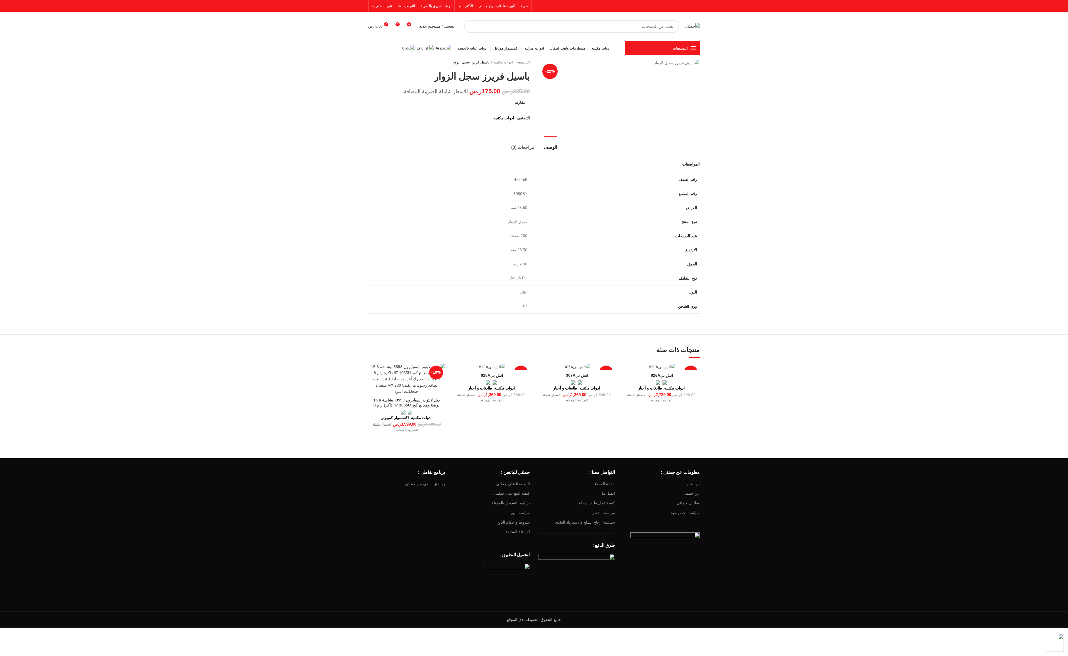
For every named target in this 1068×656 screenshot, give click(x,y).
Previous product (382, 62)
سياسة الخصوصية (685, 513)
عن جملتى (691, 493)
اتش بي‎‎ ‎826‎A (661, 375)
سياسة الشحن (603, 513)
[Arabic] (443, 48)
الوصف (550, 147)
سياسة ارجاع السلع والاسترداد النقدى (585, 522)
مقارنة (520, 102)
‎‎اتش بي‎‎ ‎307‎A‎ (576, 375)
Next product (371, 62)
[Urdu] (408, 48)
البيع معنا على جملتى (513, 484)
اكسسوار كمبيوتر (395, 417)
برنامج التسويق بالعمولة (510, 503)
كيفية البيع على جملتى (512, 493)
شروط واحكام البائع (514, 522)
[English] (425, 48)
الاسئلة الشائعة (517, 532)
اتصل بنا (608, 493)
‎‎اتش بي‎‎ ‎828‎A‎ (491, 375)
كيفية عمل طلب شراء (597, 503)
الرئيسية (523, 62)
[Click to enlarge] (689, 56)
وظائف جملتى (688, 503)
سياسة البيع (520, 513)
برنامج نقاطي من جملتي (425, 484)
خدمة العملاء (604, 484)
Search (472, 26)
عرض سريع (627, 372)
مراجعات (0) (522, 147)
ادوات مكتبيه (503, 62)
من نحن (693, 484)
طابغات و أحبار (650, 388)
